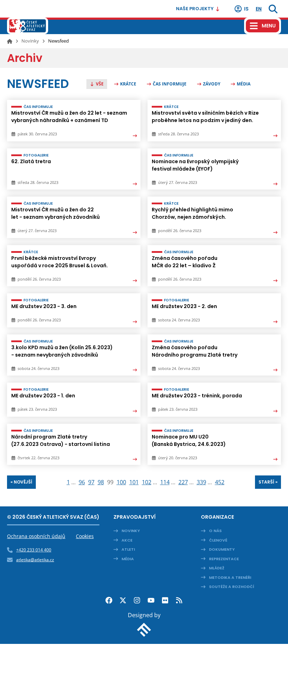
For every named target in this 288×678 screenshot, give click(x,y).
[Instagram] (137, 600)
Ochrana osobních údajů (36, 536)
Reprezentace (224, 559)
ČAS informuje (169, 84)
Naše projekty (195, 8)
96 (82, 482)
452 (219, 482)
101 (134, 482)
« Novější (21, 482)
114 (165, 482)
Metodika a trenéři (230, 577)
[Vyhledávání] (273, 9)
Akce (127, 540)
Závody (211, 84)
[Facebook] (109, 600)
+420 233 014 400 (33, 550)
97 (91, 482)
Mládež (216, 568)
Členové (218, 540)
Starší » (267, 482)
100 (121, 482)
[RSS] (179, 600)
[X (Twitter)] (123, 600)
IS (246, 8)
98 (101, 482)
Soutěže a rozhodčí (231, 586)
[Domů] (9, 41)
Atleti (128, 549)
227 (183, 482)
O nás (215, 530)
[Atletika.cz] (27, 25)
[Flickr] (165, 600)
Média (243, 84)
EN (259, 8)
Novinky (30, 41)
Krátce (128, 84)
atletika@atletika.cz (35, 560)
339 (201, 482)
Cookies (85, 536)
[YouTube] (151, 600)
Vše (100, 84)
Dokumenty (222, 549)
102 (146, 482)
